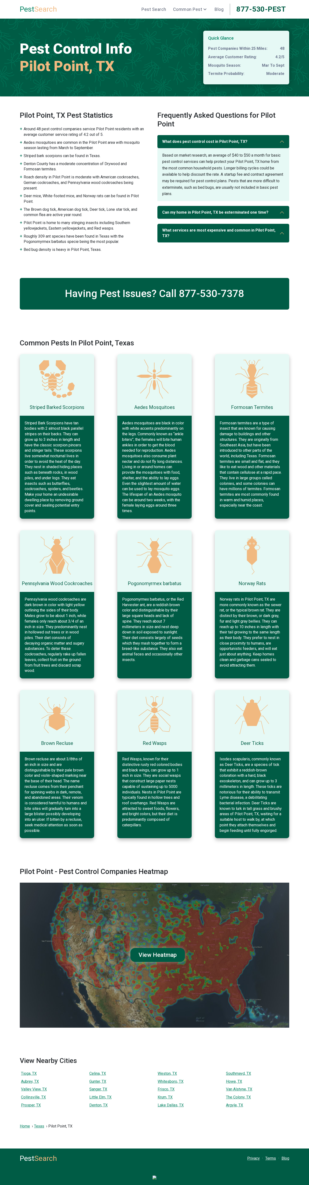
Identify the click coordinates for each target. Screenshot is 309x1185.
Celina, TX (97, 1073)
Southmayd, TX (238, 1073)
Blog (219, 9)
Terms (270, 1158)
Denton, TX (98, 1105)
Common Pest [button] (187, 9)
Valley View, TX (34, 1089)
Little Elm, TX (100, 1097)
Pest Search (153, 9)
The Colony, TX (238, 1097)
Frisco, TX (166, 1089)
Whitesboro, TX (170, 1081)
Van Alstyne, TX (239, 1089)
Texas (39, 1126)
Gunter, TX (97, 1081)
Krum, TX (165, 1097)
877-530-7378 (211, 293)
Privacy (253, 1158)
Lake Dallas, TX (171, 1105)
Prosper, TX (31, 1105)
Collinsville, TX (33, 1097)
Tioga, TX (29, 1073)
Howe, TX (234, 1081)
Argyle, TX (234, 1105)
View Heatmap (158, 955)
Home (25, 1126)
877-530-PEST (261, 9)
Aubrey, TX (30, 1081)
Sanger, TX (98, 1089)
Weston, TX (167, 1073)
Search (38, 9)
